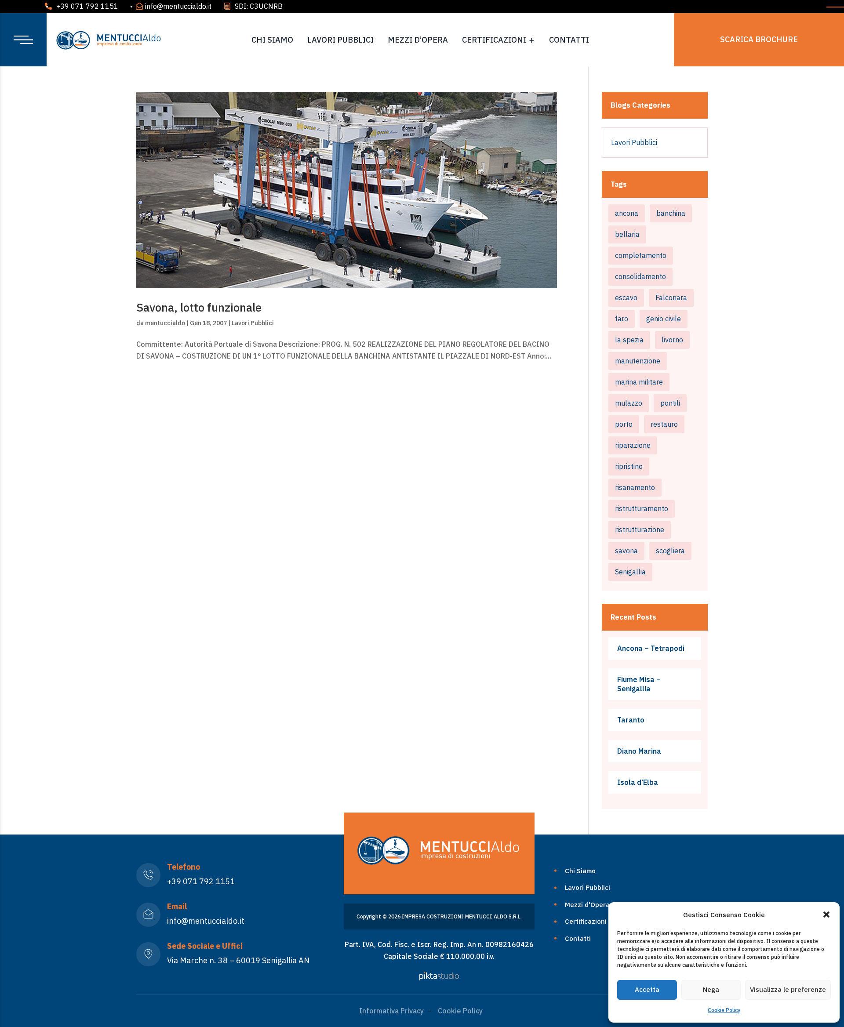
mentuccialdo (165, 323)
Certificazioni (494, 40)
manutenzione (637, 360)
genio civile (663, 318)
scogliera (670, 550)
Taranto (630, 719)
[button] (826, 914)
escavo (626, 297)
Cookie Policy (724, 1010)
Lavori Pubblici (340, 40)
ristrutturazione (639, 529)
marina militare (639, 381)
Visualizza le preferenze (788, 989)
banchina (670, 213)
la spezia (629, 339)
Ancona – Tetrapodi (650, 648)
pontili (670, 403)
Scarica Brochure (759, 39)
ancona (626, 213)
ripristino (629, 466)
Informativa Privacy (391, 1010)
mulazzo (628, 403)
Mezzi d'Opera (587, 904)
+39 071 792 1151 (87, 6)
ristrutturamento (641, 508)
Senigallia (630, 571)
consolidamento (640, 276)
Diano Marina (639, 751)
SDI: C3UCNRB (259, 6)
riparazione (633, 445)
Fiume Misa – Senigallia (639, 684)
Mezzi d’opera (418, 40)
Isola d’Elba (637, 782)
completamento (640, 255)
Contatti (569, 40)
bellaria (627, 234)
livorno (672, 339)
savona (626, 550)
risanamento (635, 487)
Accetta (647, 989)
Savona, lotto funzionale (199, 307)
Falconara (671, 297)
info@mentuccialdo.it (178, 6)
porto (624, 424)
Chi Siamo (272, 40)
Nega (711, 989)
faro (621, 318)
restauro (664, 424)
